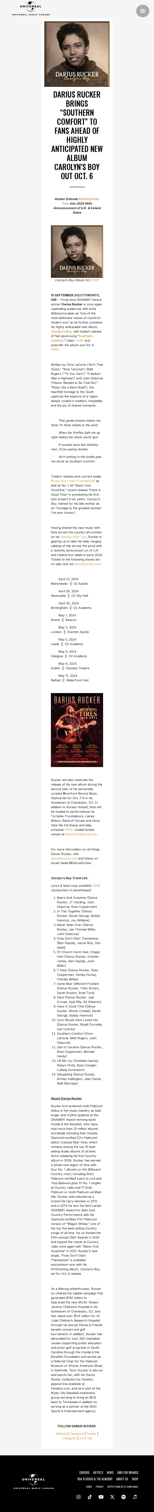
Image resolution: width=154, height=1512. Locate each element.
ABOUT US (122, 1479)
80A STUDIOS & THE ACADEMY (94, 1479)
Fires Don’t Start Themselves (73, 481)
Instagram (70, 1438)
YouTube (86, 1438)
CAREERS (84, 1472)
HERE (95, 280)
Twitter (91, 1434)
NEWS (110, 1472)
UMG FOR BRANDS (127, 1472)
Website (61, 1434)
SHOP (135, 1479)
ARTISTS (98, 1472)
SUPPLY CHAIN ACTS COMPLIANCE (122, 1486)
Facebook (76, 1434)
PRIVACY (99, 1486)
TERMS (89, 1486)
